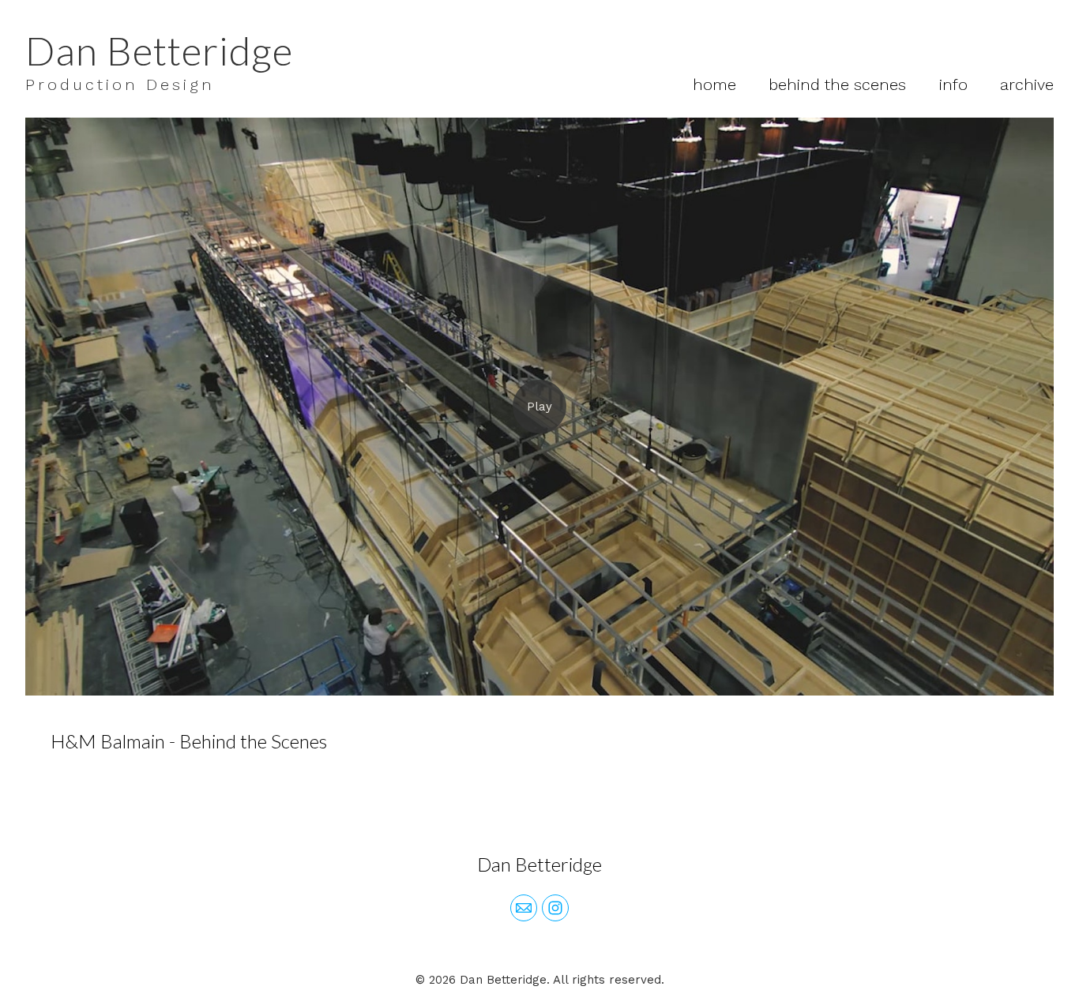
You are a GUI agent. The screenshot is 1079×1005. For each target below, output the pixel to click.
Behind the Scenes (837, 84)
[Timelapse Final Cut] (539, 407)
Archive (1027, 84)
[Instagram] (555, 907)
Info (953, 84)
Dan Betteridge (539, 864)
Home (714, 84)
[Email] (523, 907)
